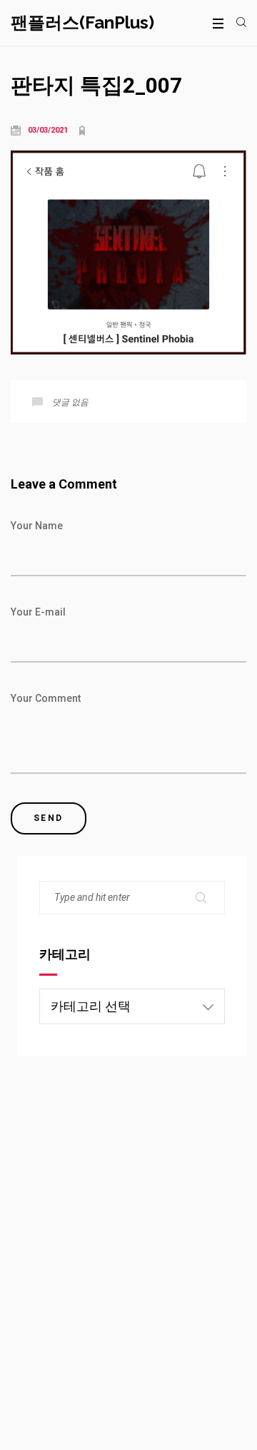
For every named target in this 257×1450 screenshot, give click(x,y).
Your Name (37, 525)
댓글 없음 (70, 402)
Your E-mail (38, 612)
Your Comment (46, 698)
